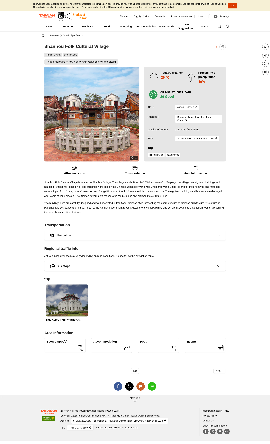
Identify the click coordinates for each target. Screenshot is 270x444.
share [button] (265, 72)
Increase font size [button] (265, 55)
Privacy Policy (209, 416)
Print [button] (265, 63)
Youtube (215, 16)
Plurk (140, 386)
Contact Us (208, 420)
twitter (129, 386)
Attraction (54, 35)
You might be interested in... (227, 26)
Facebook (206, 431)
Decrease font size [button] (265, 47)
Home (200, 16)
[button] (135, 399)
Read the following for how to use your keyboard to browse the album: (81, 62)
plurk (220, 431)
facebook (118, 386)
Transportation (135, 173)
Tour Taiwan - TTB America (209, 16)
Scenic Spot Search (73, 35)
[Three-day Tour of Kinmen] (67, 300)
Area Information (195, 173)
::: (116, 16)
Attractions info (74, 173)
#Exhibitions (173, 155)
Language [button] (224, 16)
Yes (232, 5)
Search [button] (219, 26)
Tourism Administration (181, 16)
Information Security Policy (215, 411)
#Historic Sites (156, 155)
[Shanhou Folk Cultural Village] (91, 114)
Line (227, 431)
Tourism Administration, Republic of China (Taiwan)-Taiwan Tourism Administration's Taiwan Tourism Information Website (47, 16)
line (152, 386)
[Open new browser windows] (48, 419)
